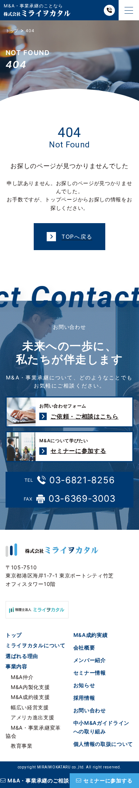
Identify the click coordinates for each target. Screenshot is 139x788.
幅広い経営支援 (30, 707)
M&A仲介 (22, 677)
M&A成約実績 (90, 635)
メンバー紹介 (89, 660)
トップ (14, 635)
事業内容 (16, 666)
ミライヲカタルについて (36, 645)
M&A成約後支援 (30, 697)
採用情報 (84, 698)
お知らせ (84, 685)
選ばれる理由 (22, 656)
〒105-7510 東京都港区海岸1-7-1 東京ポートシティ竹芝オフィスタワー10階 (60, 575)
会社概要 (84, 647)
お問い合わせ (89, 710)
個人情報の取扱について (103, 744)
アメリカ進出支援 (32, 717)
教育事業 (22, 746)
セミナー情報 (89, 672)
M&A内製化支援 (30, 687)
